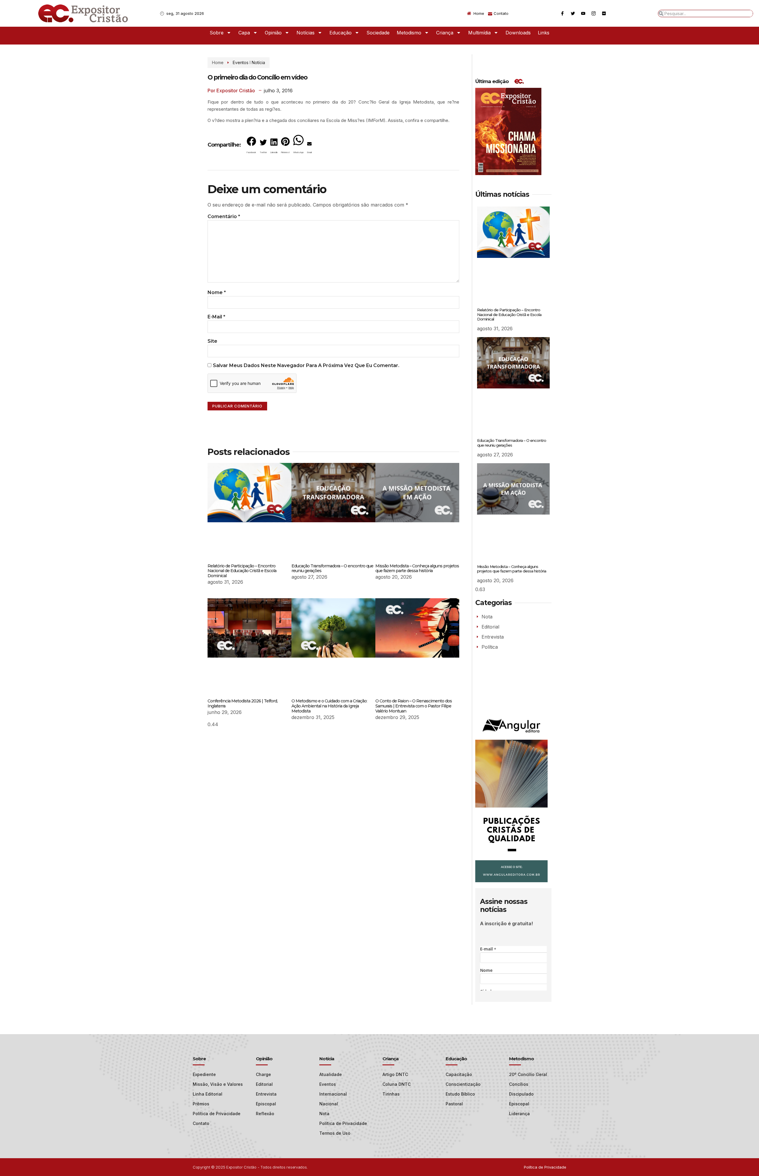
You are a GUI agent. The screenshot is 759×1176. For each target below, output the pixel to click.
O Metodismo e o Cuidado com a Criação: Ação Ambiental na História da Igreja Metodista (329, 706)
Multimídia (479, 33)
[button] (251, 146)
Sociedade (378, 33)
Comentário (224, 216)
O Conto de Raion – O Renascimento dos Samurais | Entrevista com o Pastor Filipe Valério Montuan (413, 706)
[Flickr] (604, 13)
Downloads (518, 33)
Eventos (240, 62)
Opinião (273, 33)
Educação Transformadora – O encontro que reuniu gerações (332, 568)
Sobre (217, 33)
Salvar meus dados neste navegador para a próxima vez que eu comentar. (306, 365)
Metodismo (409, 33)
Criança (444, 33)
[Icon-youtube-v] (583, 13)
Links (543, 33)
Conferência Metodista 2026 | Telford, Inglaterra (243, 703)
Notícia (258, 62)
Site (212, 341)
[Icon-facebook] (562, 13)
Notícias (305, 33)
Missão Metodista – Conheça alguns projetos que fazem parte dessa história (417, 568)
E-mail (216, 317)
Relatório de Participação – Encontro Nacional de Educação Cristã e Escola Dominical (242, 571)
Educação (340, 33)
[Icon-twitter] (573, 13)
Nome (217, 292)
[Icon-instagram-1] (593, 13)
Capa (244, 33)
